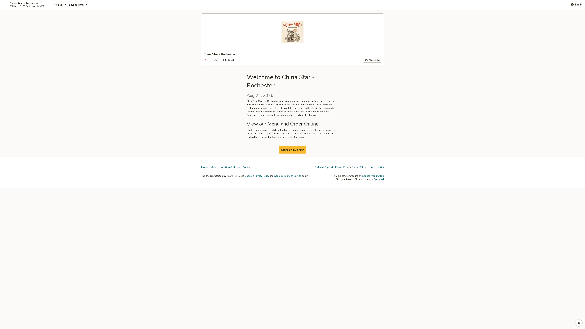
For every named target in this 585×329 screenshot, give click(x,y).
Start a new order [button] (292, 150)
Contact (247, 167)
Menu (214, 167)
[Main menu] (5, 5)
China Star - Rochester (24, 3)
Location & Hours (230, 167)
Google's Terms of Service (287, 175)
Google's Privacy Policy (257, 175)
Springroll (379, 179)
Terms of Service (360, 167)
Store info (373, 60)
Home (204, 167)
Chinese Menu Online (373, 175)
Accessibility (377, 167)
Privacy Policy (342, 167)
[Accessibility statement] (579, 323)
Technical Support (324, 167)
